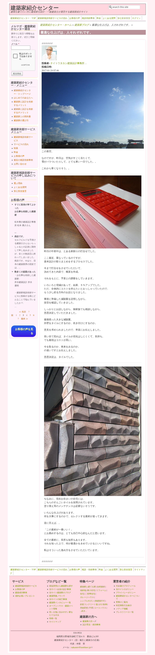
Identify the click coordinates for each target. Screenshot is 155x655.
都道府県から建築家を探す (61, 585)
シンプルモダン (87, 600)
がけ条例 (103, 604)
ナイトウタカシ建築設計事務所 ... (68, 63)
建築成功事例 (21, 592)
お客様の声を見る (24, 331)
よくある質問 (109, 18)
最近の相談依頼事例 (23, 159)
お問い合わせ (20, 163)
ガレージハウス (87, 597)
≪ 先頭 (22, 311)
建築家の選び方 (21, 120)
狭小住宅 (91, 590)
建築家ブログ (81, 24)
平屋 (91, 607)
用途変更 (84, 607)
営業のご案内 (122, 602)
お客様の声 (74, 18)
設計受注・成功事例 (91, 624)
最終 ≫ (24, 318)
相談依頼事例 (88, 18)
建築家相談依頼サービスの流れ (52, 18)
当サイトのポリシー (125, 589)
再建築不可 (100, 600)
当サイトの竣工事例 (58, 599)
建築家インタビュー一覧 (60, 602)
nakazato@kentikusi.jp (81, 647)
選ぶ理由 (18, 183)
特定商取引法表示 (124, 605)
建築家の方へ (89, 621)
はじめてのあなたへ (23, 97)
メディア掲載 (122, 608)
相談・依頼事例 (89, 569)
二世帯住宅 (90, 593)
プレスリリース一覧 (125, 612)
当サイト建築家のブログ (60, 592)
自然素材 (101, 586)
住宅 (82, 593)
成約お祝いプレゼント (25, 595)
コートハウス (100, 607)
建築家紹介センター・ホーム (56, 24)
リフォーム (101, 590)
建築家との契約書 (22, 116)
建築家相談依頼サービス (26, 585)
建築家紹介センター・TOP (23, 18)
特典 (16, 148)
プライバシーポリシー (126, 592)
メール (15, 43)
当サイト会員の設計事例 (60, 589)
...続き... (83, 611)
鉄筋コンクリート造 (89, 604)
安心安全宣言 (123, 18)
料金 (99, 18)
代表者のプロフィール (126, 585)
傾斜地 (83, 590)
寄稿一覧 (53, 618)
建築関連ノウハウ (57, 595)
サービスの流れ (21, 144)
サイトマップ (55, 621)
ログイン (136, 18)
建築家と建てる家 (88, 586)
